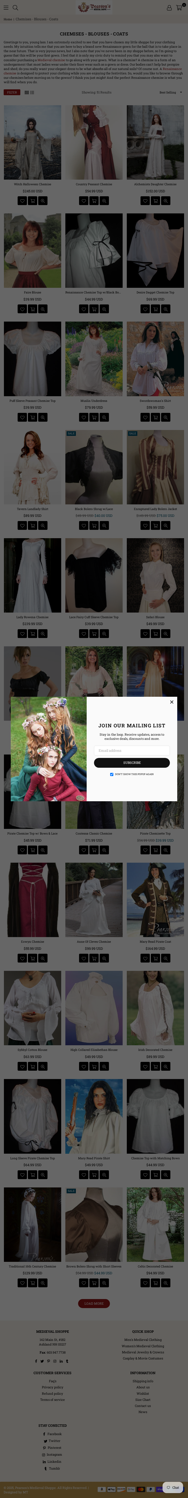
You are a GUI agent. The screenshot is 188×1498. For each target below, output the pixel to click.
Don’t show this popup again (134, 774)
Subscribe (132, 762)
